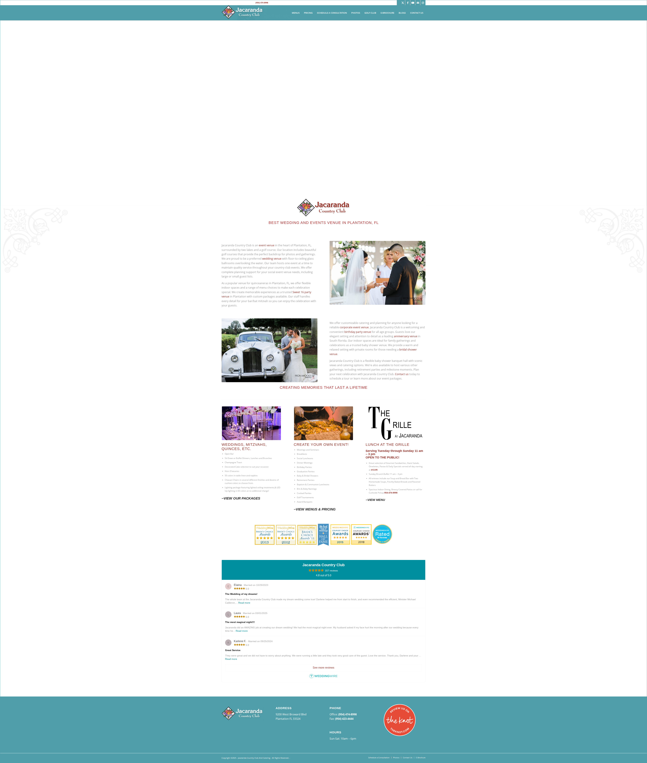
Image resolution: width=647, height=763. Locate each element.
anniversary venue (405, 336)
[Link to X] (402, 2)
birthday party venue (357, 332)
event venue (266, 245)
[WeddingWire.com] (323, 677)
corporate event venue (354, 327)
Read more (244, 602)
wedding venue (271, 258)
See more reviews (323, 667)
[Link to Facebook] (407, 2)
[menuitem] (296, 12)
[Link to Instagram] (422, 2)
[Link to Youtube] (412, 2)
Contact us (402, 374)
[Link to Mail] (417, 2)
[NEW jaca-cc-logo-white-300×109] (242, 12)
